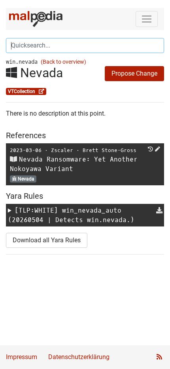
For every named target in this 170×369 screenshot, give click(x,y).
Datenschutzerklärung (79, 357)
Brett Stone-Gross (109, 150)
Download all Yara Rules (47, 240)
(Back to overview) (63, 62)
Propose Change (134, 73)
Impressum (21, 357)
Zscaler (62, 150)
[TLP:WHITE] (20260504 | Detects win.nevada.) (71, 215)
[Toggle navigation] (147, 19)
